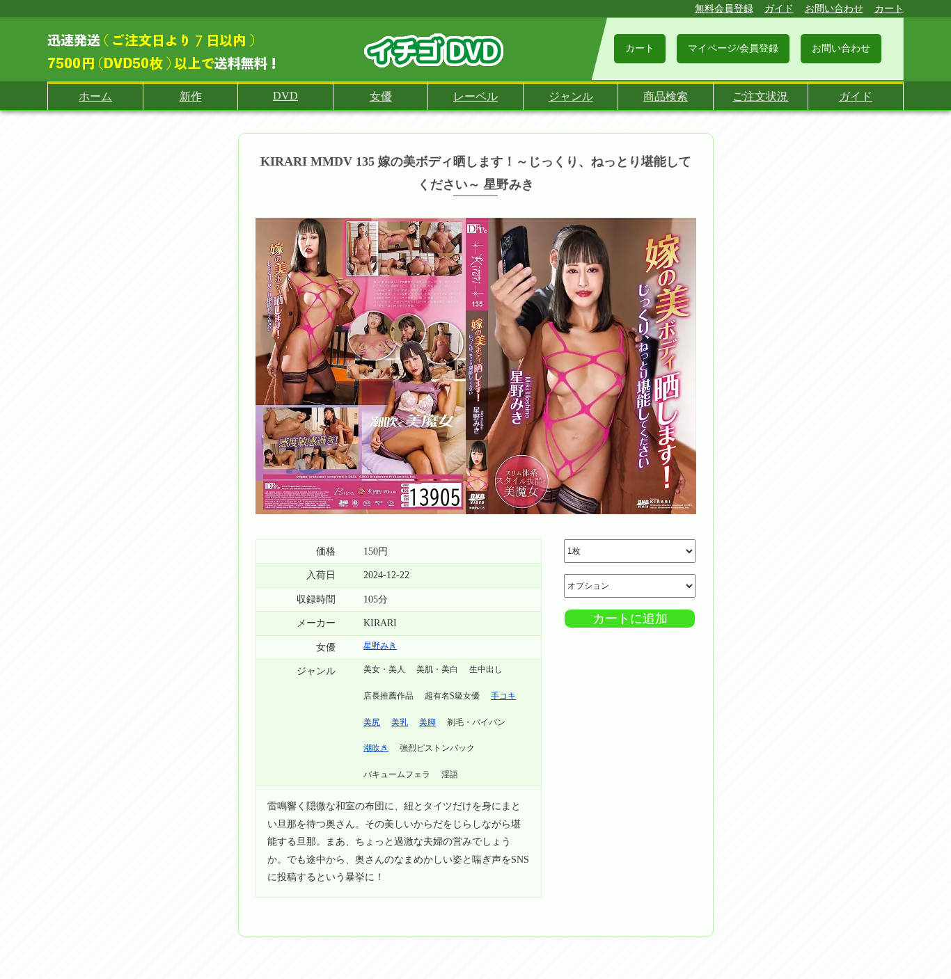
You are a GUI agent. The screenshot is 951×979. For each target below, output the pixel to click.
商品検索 (665, 96)
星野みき (380, 646)
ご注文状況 (760, 96)
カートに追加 (630, 619)
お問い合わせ (834, 8)
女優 (381, 96)
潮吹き (375, 748)
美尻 (371, 722)
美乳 (399, 722)
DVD (285, 96)
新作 (191, 96)
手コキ (503, 696)
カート (889, 8)
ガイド (779, 8)
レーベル (475, 96)
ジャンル (571, 96)
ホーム (95, 96)
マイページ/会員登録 (733, 48)
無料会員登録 (724, 8)
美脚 (427, 722)
